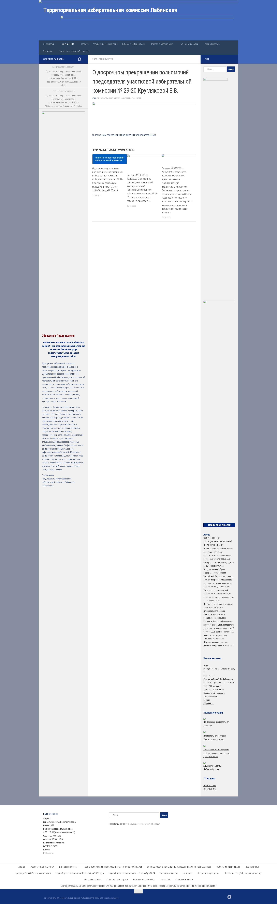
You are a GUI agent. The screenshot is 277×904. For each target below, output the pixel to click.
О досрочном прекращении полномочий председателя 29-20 (124, 134)
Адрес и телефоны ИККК (42, 866)
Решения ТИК (67, 44)
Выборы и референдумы (133, 44)
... (204, 649)
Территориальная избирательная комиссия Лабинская (110, 10)
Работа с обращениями (162, 44)
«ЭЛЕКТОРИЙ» (209, 789)
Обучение (47, 51)
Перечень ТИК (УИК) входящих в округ (243, 873)
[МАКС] (79, 59)
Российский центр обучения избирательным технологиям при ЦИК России (216, 753)
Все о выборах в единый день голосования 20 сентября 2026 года (179, 866)
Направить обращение (208, 873)
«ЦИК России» (209, 785)
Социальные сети (184, 879)
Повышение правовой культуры (74, 51)
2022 (94, 59)
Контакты (187, 873)
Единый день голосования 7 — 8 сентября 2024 (132, 873)
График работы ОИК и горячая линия (33, 873)
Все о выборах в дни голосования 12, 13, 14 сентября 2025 (113, 866)
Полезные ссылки (93, 879)
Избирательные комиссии (105, 44)
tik (94, 98)
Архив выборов (212, 44)
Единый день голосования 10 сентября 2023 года (80, 873)
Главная (21, 866)
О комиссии (48, 44)
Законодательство (169, 873)
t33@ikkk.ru (208, 703)
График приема (252, 866)
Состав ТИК (165, 879)
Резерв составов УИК (143, 879)
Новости (85, 44)
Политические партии (117, 879)
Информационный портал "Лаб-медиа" (143, 824)
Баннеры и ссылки (189, 44)
